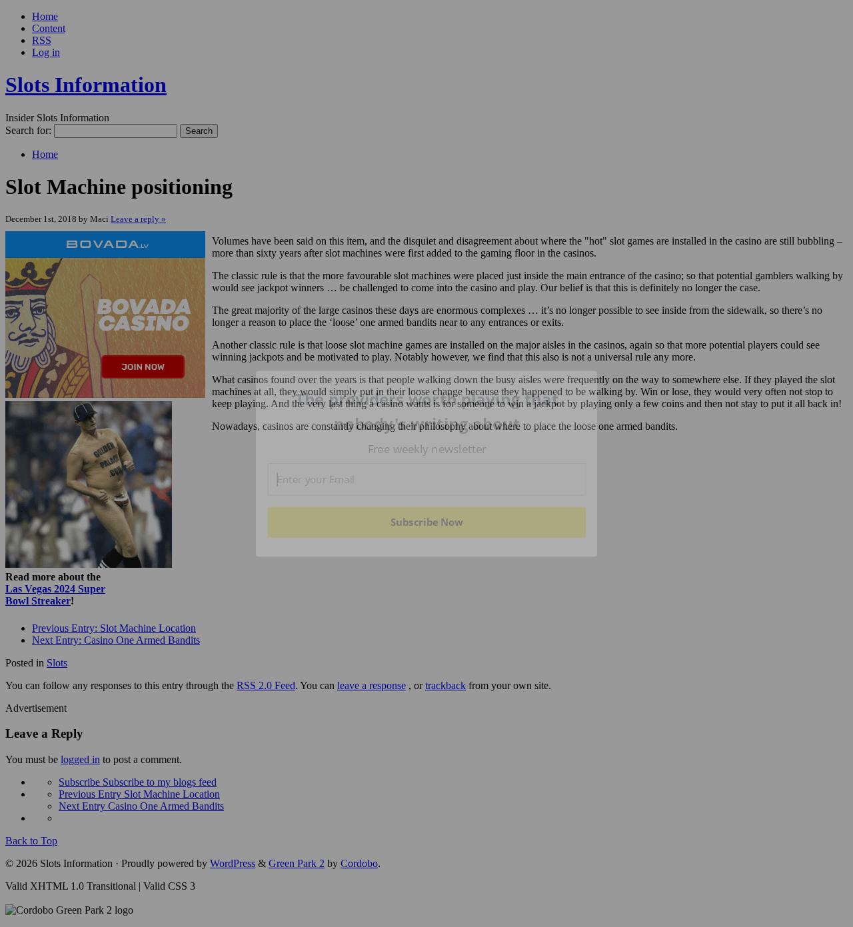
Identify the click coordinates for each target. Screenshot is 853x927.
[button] (427, 411)
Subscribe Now (426, 521)
